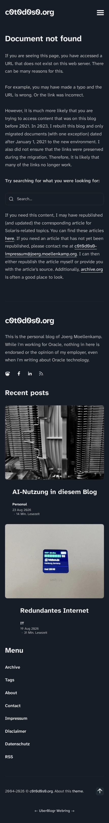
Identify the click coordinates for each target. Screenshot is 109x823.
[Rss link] (41, 373)
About (11, 692)
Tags (9, 680)
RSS (9, 756)
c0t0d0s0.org (29, 12)
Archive (12, 667)
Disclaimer (15, 731)
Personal (19, 504)
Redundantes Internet (54, 610)
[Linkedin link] (29, 373)
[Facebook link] (18, 373)
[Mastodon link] (8, 373)
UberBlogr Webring (54, 810)
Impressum (16, 718)
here (9, 238)
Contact (13, 705)
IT (22, 623)
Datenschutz (17, 744)
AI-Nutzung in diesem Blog (54, 491)
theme (77, 791)
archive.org (92, 269)
